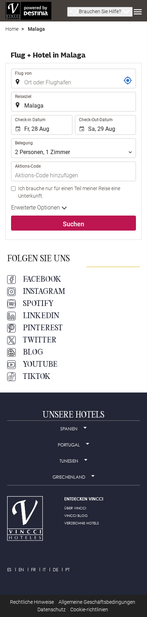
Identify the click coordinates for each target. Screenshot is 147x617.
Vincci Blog (76, 515)
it (44, 569)
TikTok (37, 376)
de (55, 569)
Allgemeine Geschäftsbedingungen (97, 602)
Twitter (39, 340)
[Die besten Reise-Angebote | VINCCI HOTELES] (28, 10)
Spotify (38, 304)
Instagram (44, 291)
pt (67, 569)
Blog (33, 352)
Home (12, 29)
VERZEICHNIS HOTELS (81, 523)
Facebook (42, 279)
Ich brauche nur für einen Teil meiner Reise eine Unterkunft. (69, 192)
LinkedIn (41, 316)
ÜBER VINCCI (75, 508)
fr (33, 569)
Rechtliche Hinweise (32, 602)
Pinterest (43, 328)
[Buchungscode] (127, 80)
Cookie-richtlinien (89, 609)
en (21, 569)
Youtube (40, 364)
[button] (100, 12)
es (9, 569)
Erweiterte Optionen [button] (36, 207)
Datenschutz (51, 609)
